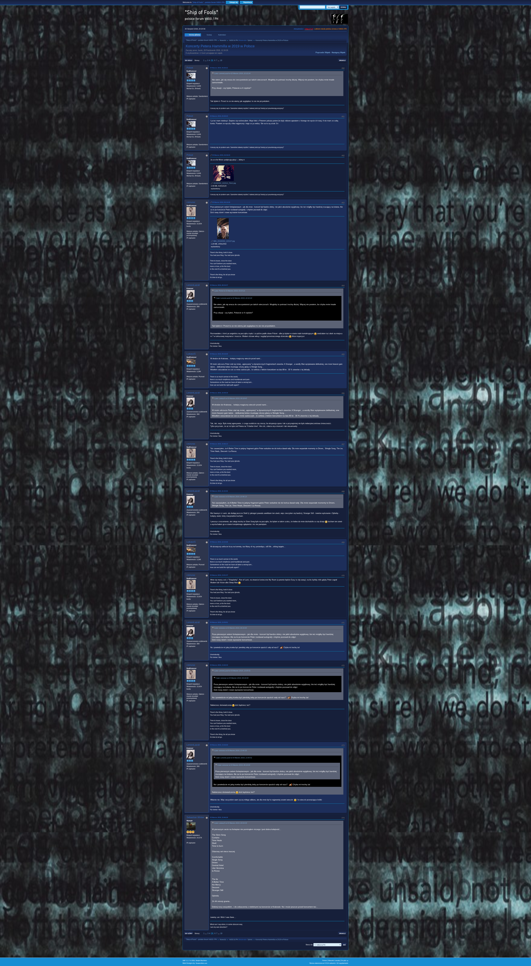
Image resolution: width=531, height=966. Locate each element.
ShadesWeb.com (201, 963)
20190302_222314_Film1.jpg (224, 183)
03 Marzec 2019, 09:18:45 (219, 354)
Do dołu (188, 60)
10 (221, 60)
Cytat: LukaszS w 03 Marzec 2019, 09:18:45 (230, 398)
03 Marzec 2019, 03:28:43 (219, 116)
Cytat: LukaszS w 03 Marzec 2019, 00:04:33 (230, 823)
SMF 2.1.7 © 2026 (189, 960)
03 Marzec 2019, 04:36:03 (221, 155)
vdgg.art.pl (309, 29)
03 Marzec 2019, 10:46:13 (219, 444)
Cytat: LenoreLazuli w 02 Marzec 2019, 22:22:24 (232, 73)
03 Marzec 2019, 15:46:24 (219, 817)
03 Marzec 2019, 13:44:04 (219, 745)
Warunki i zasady (334, 960)
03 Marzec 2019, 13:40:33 (219, 665)
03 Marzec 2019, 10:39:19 (219, 393)
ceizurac (191, 202)
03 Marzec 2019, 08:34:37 (219, 285)
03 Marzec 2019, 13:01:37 (219, 575)
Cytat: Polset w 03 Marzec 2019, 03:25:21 (229, 291)
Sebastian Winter (195, 817)
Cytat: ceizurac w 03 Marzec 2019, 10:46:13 (230, 497)
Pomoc (324, 960)
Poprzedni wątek (323, 52)
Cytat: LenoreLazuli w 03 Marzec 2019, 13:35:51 (232, 671)
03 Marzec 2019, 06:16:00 (221, 202)
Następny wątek (338, 52)
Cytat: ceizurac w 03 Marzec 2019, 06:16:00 (230, 628)
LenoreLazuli (193, 285)
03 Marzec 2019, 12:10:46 (219, 542)
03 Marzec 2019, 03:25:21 (219, 68)
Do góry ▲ (344, 960)
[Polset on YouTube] (188, 94)
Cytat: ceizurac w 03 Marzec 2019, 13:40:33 (230, 751)
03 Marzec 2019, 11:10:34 (219, 491)
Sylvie (250, 40)
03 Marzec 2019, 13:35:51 (219, 622)
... (206, 60)
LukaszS (191, 354)
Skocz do (309, 945)
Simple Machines (201, 960)
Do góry (188, 933)
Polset (190, 67)
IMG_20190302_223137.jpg (224, 241)
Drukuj (342, 60)
